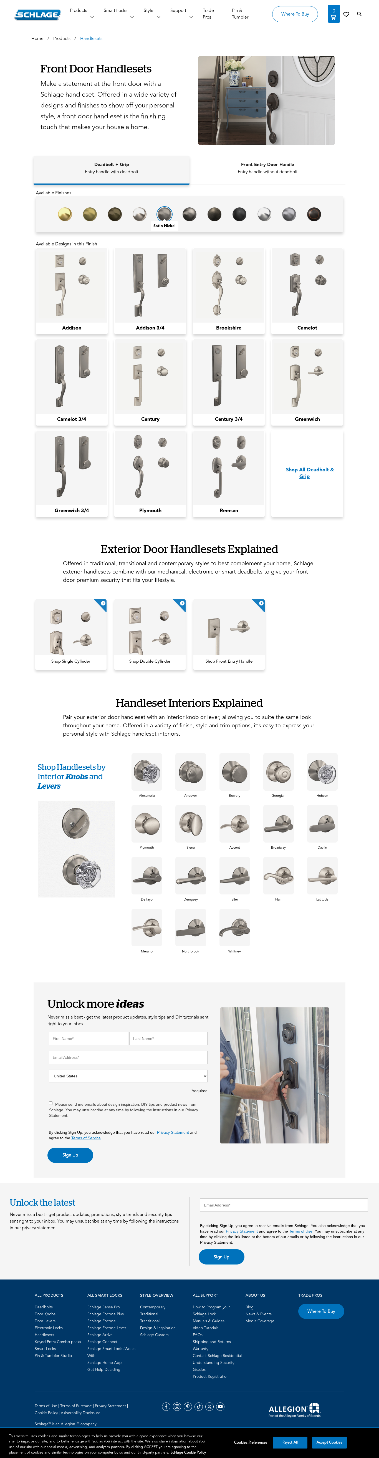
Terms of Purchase (76, 1406)
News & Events (259, 1314)
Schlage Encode (101, 1321)
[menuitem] (59, 1307)
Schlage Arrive (100, 1335)
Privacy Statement (173, 1132)
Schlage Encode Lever (106, 1328)
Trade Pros (310, 1296)
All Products (49, 1296)
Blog (250, 1307)
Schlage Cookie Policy (188, 1452)
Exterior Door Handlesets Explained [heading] (189, 548)
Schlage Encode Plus (105, 1314)
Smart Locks (115, 10)
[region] (189, 1443)
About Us (255, 1296)
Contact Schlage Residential (217, 1356)
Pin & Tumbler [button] (240, 14)
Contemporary (152, 1307)
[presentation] (147, 796)
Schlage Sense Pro (103, 1307)
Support (178, 10)
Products (78, 10)
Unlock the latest (42, 1202)
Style (148, 10)
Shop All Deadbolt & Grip (310, 473)
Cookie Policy (47, 1413)
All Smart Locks (104, 1296)
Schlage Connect (102, 1342)
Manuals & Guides (208, 1321)
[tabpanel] (189, 355)
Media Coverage (260, 1321)
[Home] (37, 15)
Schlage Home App (104, 1363)
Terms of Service (86, 1138)
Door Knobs (45, 1314)
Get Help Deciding (103, 1369)
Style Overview (156, 1296)
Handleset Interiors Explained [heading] (189, 702)
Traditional (149, 1314)
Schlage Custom (154, 1335)
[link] (346, 14)
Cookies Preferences (250, 1442)
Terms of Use (300, 1231)
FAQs (198, 1335)
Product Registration (211, 1376)
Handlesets (44, 1335)
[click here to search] (359, 14)
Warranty (200, 1349)
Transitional (150, 1321)
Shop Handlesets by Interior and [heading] (72, 776)
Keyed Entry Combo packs (58, 1342)
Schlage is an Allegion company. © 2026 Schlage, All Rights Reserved (67, 1427)
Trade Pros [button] (208, 14)
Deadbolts (44, 1307)
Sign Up (70, 1155)
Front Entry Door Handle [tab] (267, 168)
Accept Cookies (329, 1442)
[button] (264, 100)
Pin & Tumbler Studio (53, 1356)
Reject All (290, 1442)
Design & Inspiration (158, 1328)
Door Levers (45, 1321)
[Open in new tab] (295, 1409)
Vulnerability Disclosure (80, 1413)
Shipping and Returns (212, 1342)
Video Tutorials (205, 1328)
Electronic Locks (49, 1328)
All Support (205, 1296)
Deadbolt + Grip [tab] (111, 168)
